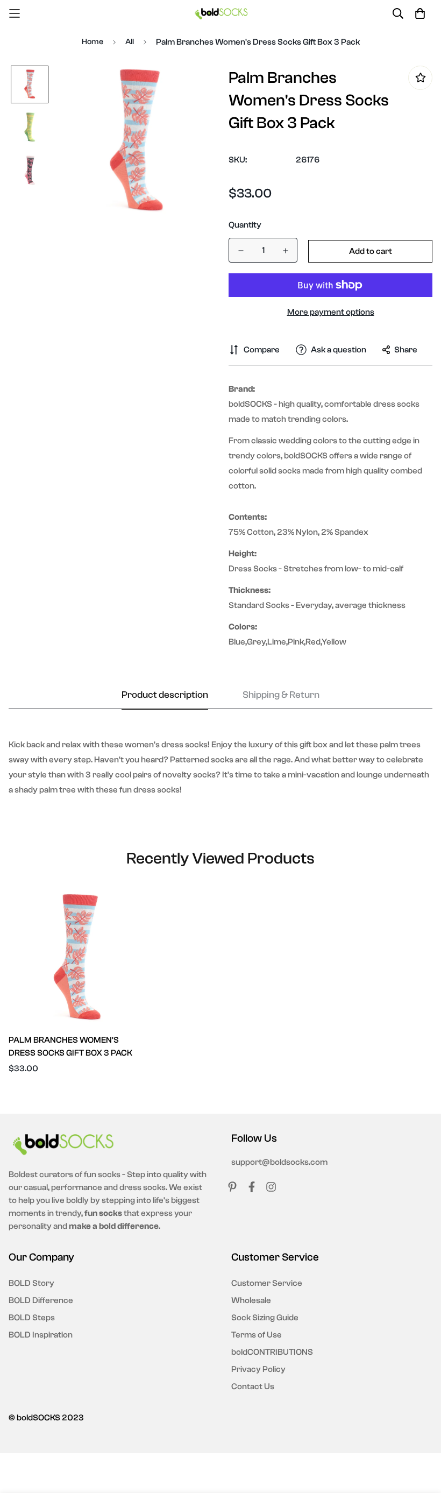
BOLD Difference (41, 1300)
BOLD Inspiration (41, 1335)
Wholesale (251, 1300)
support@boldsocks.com (279, 1162)
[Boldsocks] (221, 13)
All (129, 41)
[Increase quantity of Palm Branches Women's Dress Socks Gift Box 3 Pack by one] (285, 250)
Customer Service (266, 1283)
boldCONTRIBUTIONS (272, 1352)
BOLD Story (31, 1283)
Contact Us (252, 1386)
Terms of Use (256, 1335)
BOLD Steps (32, 1317)
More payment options (330, 312)
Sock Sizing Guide (264, 1317)
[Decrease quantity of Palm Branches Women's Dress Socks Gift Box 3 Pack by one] (240, 250)
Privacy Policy (258, 1369)
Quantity (245, 225)
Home (92, 41)
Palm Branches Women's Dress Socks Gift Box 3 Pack (70, 1046)
